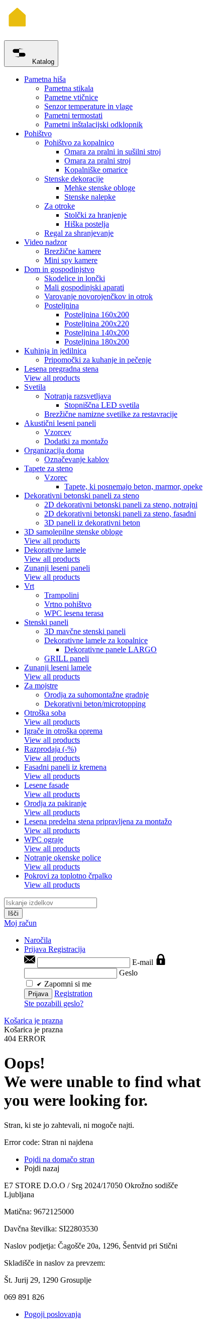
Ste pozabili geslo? (53, 1003)
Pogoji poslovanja (52, 1314)
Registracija (66, 949)
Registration (73, 993)
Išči (13, 913)
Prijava (36, 949)
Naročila (37, 940)
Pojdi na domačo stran (59, 1159)
